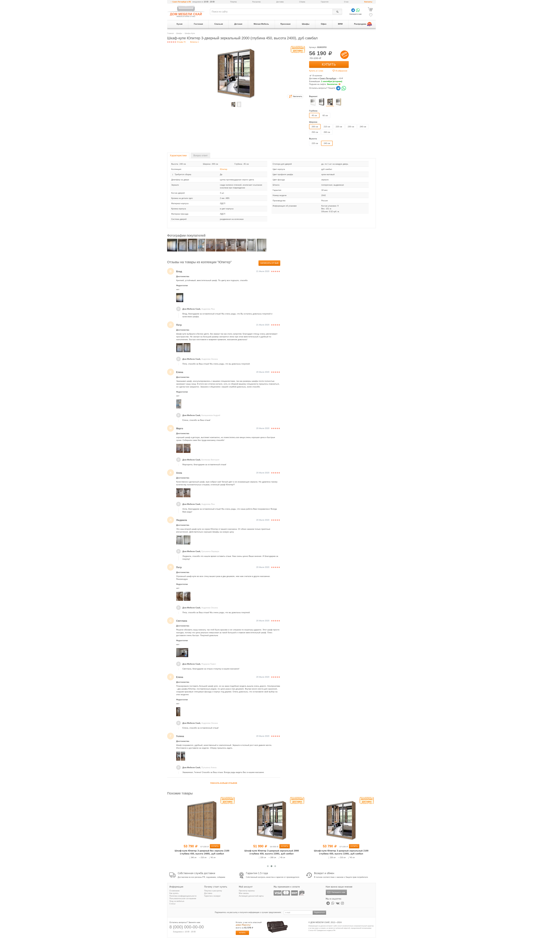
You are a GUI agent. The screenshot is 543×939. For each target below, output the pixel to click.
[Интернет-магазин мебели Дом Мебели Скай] (186, 11)
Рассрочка (256, 2)
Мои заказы (244, 893)
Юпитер (223, 169)
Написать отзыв (269, 263)
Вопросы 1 (194, 42)
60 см (325, 115)
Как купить (174, 893)
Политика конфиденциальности (182, 896)
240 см (363, 126)
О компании (174, 891)
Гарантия (324, 2)
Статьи (172, 904)
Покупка (233, 2)
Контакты (368, 2)
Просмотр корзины (247, 891)
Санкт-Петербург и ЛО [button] (181, 2)
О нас (346, 2)
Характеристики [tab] (178, 155)
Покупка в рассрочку (213, 891)
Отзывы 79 (181, 42)
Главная (170, 33)
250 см (315, 132)
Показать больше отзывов (223, 783)
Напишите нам (338, 892)
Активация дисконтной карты (251, 896)
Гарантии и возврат (212, 896)
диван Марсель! (243, 925)
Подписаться (319, 913)
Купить (329, 64)
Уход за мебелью (176, 901)
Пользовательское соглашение (182, 898)
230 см (351, 126)
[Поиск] (337, 12)
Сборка (302, 2)
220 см (339, 126)
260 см (327, 132)
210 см (327, 126)
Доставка (280, 2)
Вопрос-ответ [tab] (200, 155)
